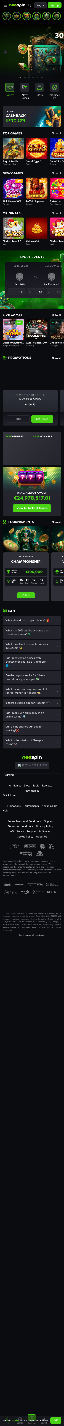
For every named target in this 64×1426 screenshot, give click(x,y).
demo (13, 148)
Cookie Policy (25, 836)
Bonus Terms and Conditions (24, 821)
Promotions (14, 806)
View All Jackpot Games (32, 508)
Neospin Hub (49, 806)
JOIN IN (26, 595)
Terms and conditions (20, 826)
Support (49, 821)
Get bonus (42, 419)
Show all (56, 133)
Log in (40, 5)
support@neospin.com (35, 935)
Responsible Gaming (39, 831)
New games (32, 790)
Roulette (47, 785)
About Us (41, 836)
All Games (15, 785)
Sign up (54, 5)
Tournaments (31, 806)
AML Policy (17, 831)
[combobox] (32, 92)
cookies (15, 1420)
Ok (56, 1420)
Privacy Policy (44, 826)
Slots (27, 785)
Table (36, 785)
